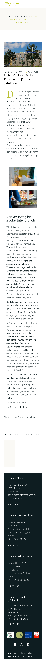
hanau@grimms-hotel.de (19, 615)
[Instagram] (23, 646)
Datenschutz (27, 653)
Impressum (13, 653)
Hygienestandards (17, 656)
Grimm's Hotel (34, 72)
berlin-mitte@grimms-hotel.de (22, 494)
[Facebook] (16, 646)
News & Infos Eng (26, 416)
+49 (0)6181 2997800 (18, 619)
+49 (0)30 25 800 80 (17, 539)
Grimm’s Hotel (15, 407)
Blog (30, 656)
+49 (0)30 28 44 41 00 (18, 498)
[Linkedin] (29, 646)
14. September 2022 (14, 72)
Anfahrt (14, 504)
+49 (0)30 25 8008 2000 (19, 579)
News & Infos (22, 16)
